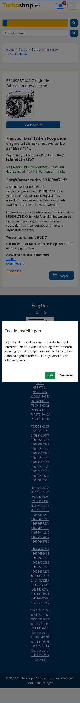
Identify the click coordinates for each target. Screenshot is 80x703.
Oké (50, 375)
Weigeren (66, 375)
